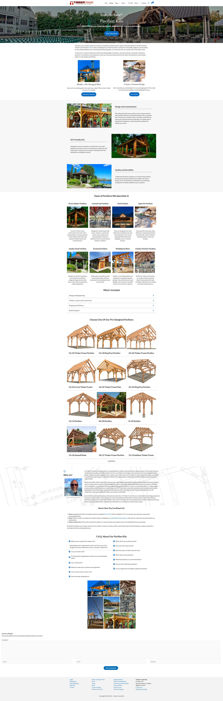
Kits (106, 3)
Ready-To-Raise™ (97, 679)
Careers (72, 687)
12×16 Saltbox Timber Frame (141, 455)
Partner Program (119, 689)
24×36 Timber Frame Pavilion (141, 353)
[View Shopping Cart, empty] (151, 3)
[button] (149, 3)
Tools (93, 685)
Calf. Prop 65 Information (121, 683)
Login (71, 679)
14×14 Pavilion (75, 421)
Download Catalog (141, 689)
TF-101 (130, 3)
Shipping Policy (118, 679)
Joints (93, 683)
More (136, 3)
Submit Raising (74, 683)
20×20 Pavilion (105, 421)
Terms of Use (117, 687)
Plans (123, 3)
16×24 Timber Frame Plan (110, 387)
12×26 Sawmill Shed (77, 455)
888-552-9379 (107, 514)
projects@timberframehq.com (119, 518)
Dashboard (73, 681)
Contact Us (139, 687)
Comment (5, 640)
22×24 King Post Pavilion (139, 387)
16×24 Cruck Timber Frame (80, 387)
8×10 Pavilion (135, 421)
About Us (72, 685)
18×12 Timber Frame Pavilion (111, 455)
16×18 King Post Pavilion (109, 353)
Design (111, 3)
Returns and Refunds (120, 681)
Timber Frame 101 (97, 689)
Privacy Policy (118, 685)
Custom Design (96, 687)
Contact (143, 3)
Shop (116, 3)
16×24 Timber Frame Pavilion (81, 353)
